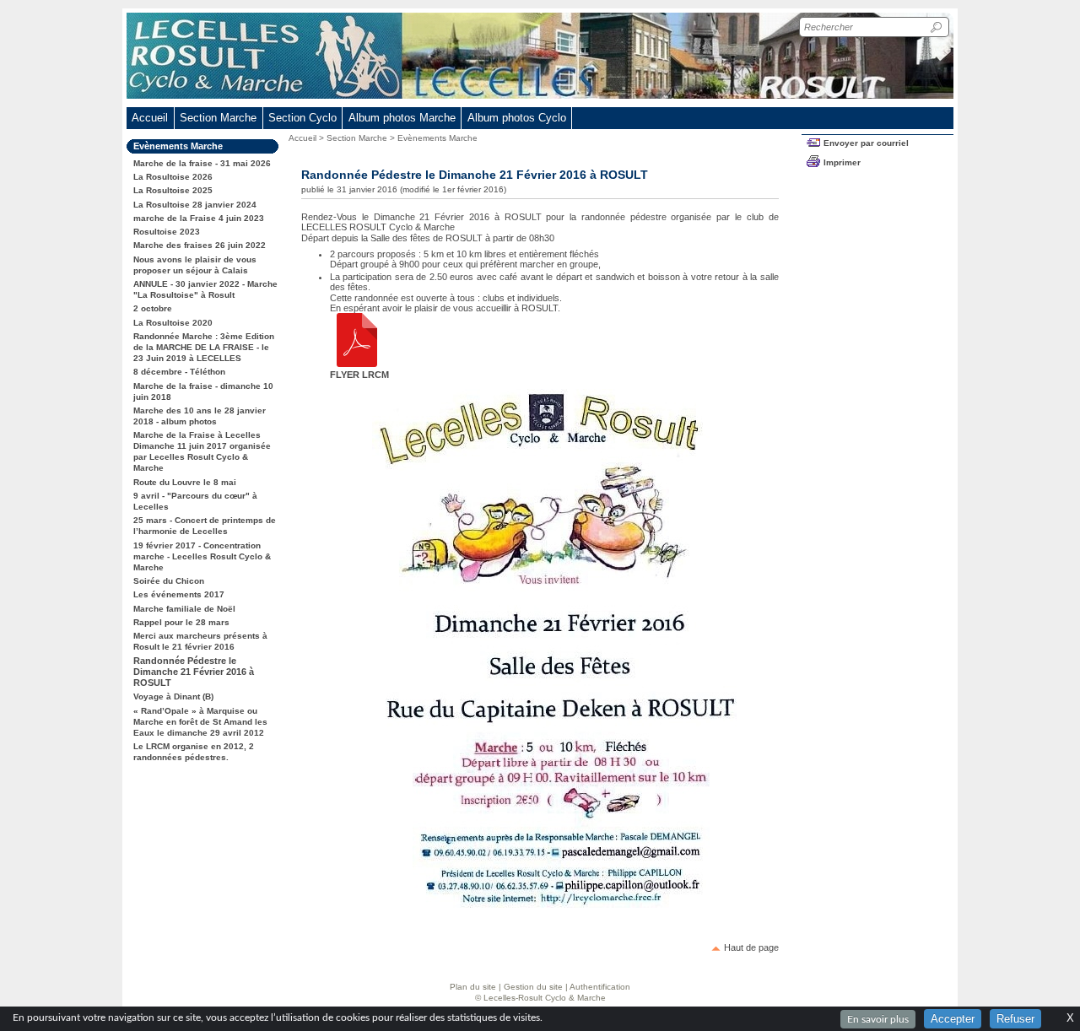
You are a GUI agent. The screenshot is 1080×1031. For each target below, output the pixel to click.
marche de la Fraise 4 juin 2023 (198, 218)
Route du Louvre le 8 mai (184, 482)
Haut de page (751, 947)
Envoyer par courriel (866, 143)
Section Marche (357, 138)
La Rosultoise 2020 (173, 322)
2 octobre (152, 308)
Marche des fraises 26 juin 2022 (199, 245)
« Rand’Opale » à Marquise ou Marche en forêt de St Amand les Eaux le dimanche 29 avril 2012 (200, 721)
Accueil (150, 117)
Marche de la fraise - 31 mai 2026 (202, 163)
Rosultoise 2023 (166, 231)
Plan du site (473, 986)
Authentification (600, 986)
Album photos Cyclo (516, 117)
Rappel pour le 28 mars (181, 622)
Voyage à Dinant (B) (173, 696)
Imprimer (842, 162)
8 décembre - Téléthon (179, 371)
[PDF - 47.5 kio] (357, 364)
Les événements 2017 (178, 594)
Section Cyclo (302, 117)
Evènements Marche (437, 138)
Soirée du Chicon (168, 581)
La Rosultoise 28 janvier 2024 (194, 204)
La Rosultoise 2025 (173, 190)
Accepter (953, 1018)
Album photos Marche (402, 117)
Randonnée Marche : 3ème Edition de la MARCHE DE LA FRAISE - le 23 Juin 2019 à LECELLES (203, 347)
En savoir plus (878, 1019)
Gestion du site (533, 986)
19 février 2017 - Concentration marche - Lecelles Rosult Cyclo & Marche (202, 556)
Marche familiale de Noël (184, 608)
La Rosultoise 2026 (173, 176)
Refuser (1015, 1018)
